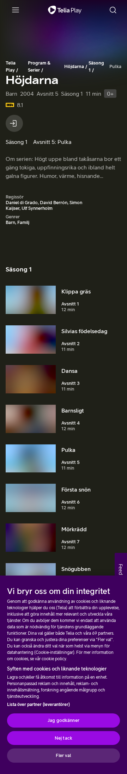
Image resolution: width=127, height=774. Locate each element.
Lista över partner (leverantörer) (38, 704)
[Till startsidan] (64, 10)
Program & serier (39, 66)
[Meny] (15, 10)
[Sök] (112, 9)
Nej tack (63, 738)
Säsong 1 (96, 66)
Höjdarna (74, 66)
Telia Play (11, 66)
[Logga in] (14, 123)
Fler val (63, 755)
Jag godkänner (63, 720)
